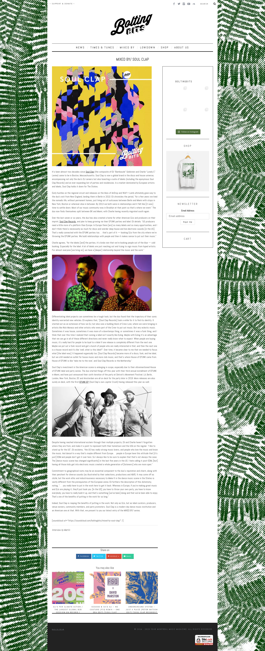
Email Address (187, 210)
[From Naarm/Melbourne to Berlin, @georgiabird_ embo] (198, 96)
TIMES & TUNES (102, 47)
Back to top (57, 629)
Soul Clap (90, 171)
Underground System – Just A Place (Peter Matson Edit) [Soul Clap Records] (142, 610)
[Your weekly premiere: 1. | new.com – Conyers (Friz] (177, 118)
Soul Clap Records (68, 221)
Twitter (99, 556)
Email (128, 556)
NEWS (80, 47)
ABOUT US (181, 47)
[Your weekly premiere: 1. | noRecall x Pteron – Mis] (177, 96)
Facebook (84, 556)
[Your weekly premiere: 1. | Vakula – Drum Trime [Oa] (198, 118)
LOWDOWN (147, 47)
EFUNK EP (84, 382)
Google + (114, 556)
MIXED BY (127, 47)
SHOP (165, 47)
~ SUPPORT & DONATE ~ (62, 3)
